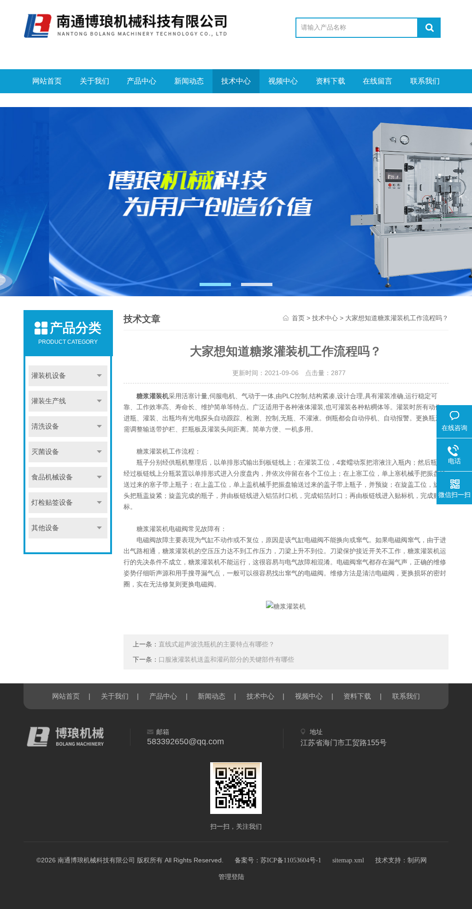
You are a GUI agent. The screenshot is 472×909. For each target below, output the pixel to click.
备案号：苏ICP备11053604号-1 (278, 860)
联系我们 (425, 81)
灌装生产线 (48, 401)
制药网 (417, 860)
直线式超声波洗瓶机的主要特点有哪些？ (217, 644)
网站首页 (47, 81)
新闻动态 (189, 81)
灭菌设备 (45, 451)
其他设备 (45, 528)
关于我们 (94, 81)
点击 (99, 375)
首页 (298, 318)
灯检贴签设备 (52, 502)
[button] (215, 284)
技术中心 (236, 81)
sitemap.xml (348, 860)
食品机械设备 (52, 477)
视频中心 (283, 81)
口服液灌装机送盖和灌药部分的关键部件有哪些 (226, 659)
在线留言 (377, 81)
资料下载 (330, 81)
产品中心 (141, 81)
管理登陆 (231, 876)
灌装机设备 (48, 375)
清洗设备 (45, 426)
